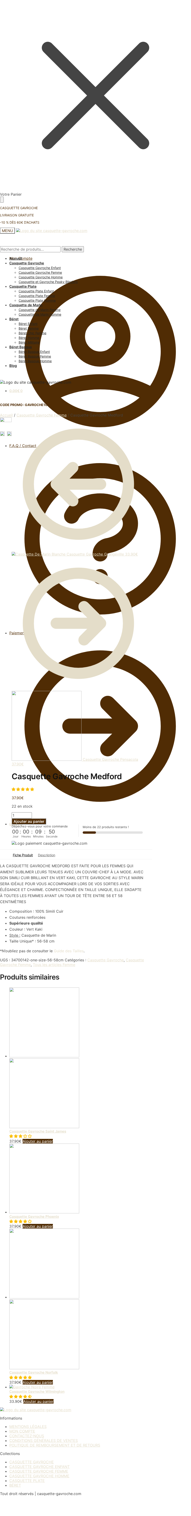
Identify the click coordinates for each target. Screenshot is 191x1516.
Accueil (6, 415)
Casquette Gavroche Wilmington (37, 1391)
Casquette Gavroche (105, 960)
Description (46, 855)
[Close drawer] (2, 200)
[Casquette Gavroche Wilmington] (32, 1387)
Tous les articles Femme (54, 964)
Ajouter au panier (29, 821)
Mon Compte (20, 258)
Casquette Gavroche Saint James (37, 1131)
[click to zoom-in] (6, 423)
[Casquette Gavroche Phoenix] (44, 1212)
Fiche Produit (23, 855)
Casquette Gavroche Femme (42, 415)
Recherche (73, 249)
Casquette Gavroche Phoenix (34, 1216)
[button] (23, 789)
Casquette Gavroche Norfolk (33, 1372)
